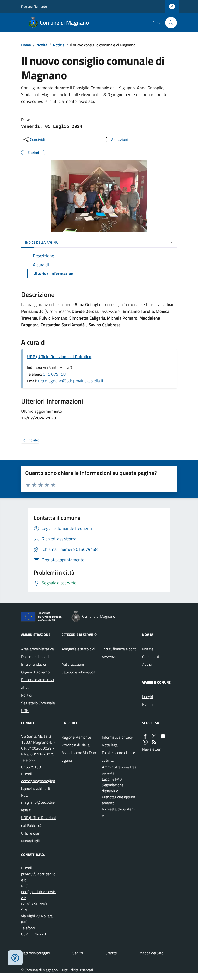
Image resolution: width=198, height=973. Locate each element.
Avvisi (147, 664)
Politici (26, 695)
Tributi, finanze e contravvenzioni (119, 652)
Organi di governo (35, 672)
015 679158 (54, 374)
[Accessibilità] (15, 958)
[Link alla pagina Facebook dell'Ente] (145, 736)
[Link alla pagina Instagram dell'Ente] (154, 736)
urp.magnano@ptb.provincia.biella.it (70, 380)
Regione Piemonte (34, 6)
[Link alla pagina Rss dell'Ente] (154, 742)
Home (26, 45)
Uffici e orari (30, 833)
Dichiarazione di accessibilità (118, 756)
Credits (111, 953)
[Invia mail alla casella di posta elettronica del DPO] (38, 877)
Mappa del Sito (151, 953)
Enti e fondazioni (34, 664)
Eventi (147, 704)
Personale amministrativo (37, 683)
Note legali (110, 745)
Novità (41, 45)
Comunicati (151, 656)
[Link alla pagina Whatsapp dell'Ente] (145, 742)
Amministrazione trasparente (119, 770)
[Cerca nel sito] (169, 22)
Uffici (25, 710)
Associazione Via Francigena (79, 756)
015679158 (31, 767)
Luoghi (147, 696)
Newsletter (151, 749)
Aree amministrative (37, 649)
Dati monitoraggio (35, 953)
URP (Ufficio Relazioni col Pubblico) (59, 356)
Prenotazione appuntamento (118, 800)
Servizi (77, 953)
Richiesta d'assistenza (118, 812)
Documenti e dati (35, 656)
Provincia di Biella (76, 745)
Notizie (58, 45)
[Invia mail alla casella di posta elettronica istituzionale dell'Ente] (38, 784)
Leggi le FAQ (112, 779)
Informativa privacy (117, 737)
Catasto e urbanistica (78, 672)
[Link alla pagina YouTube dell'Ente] (163, 736)
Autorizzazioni (73, 664)
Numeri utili (30, 841)
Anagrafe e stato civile (79, 652)
